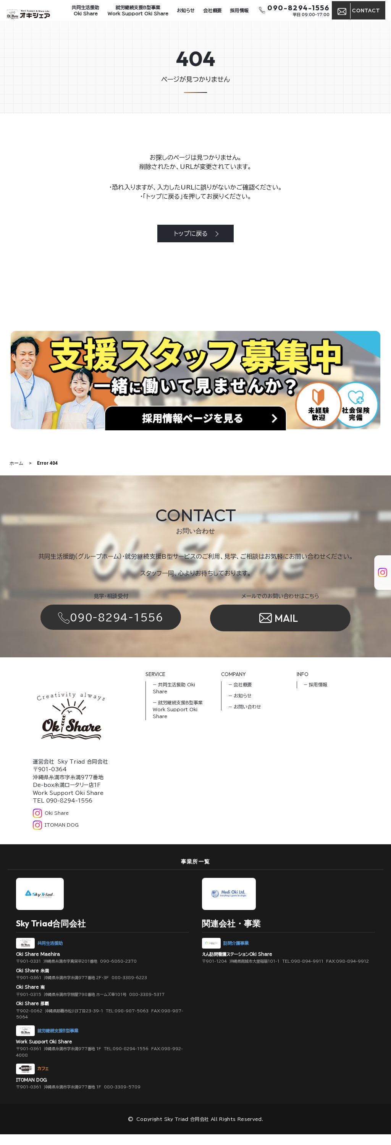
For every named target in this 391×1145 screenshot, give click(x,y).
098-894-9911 (307, 961)
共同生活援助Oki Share (85, 10)
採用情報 (239, 10)
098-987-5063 (132, 1011)
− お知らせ (240, 695)
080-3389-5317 (147, 994)
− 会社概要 (240, 684)
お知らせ (186, 10)
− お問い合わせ (244, 706)
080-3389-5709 (122, 1087)
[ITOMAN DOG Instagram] (378, 579)
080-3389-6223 (129, 978)
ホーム (16, 463)
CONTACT (366, 10)
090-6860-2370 (118, 961)
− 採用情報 (315, 684)
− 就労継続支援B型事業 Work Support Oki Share (178, 709)
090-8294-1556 (116, 617)
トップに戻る (191, 233)
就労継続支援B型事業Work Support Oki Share (138, 10)
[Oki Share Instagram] (378, 565)
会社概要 (213, 10)
